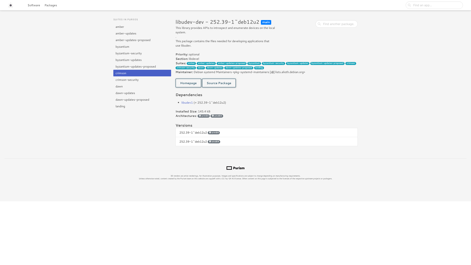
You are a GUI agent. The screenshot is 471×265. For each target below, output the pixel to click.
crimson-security (127, 79)
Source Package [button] (219, 83)
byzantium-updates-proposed (136, 66)
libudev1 (187, 102)
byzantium (122, 46)
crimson (121, 73)
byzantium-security (129, 53)
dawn (119, 86)
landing (120, 106)
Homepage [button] (188, 83)
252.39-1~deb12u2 (199, 132)
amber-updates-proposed (133, 40)
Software (34, 5)
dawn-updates (125, 93)
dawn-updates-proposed (132, 99)
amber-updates (126, 33)
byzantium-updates (129, 60)
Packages (51, 5)
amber (120, 26)
